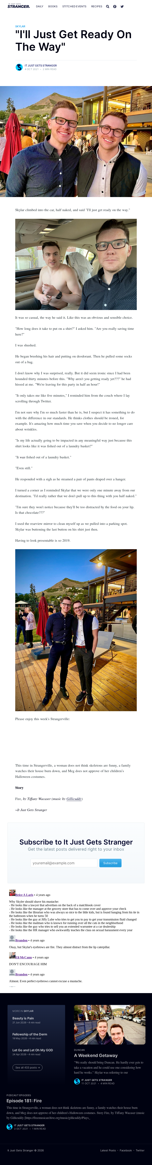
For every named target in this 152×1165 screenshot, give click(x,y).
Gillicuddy (74, 798)
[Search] (107, 6)
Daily (40, 6)
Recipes (96, 6)
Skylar (20, 26)
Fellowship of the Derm (29, 1034)
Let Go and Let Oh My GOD (32, 1050)
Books (53, 6)
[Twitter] (122, 6)
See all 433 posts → (27, 1067)
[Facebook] (114, 6)
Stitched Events (74, 6)
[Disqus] (76, 937)
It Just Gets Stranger (41, 65)
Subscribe (136, 6)
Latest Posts (108, 1150)
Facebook (126, 1150)
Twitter (140, 1150)
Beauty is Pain (23, 1018)
